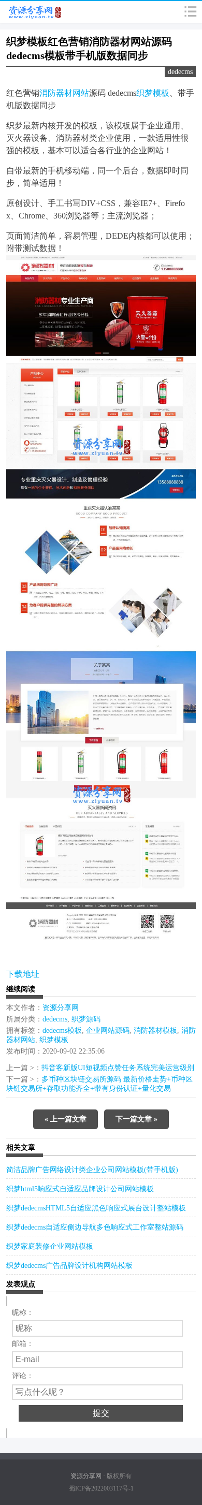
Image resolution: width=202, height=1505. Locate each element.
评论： (23, 1376)
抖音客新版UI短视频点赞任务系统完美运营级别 (117, 1068)
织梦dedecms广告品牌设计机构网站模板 (69, 1265)
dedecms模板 (62, 1030)
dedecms (180, 72)
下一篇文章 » (136, 1119)
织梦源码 (85, 1019)
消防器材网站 (64, 93)
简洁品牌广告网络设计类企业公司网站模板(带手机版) (92, 1170)
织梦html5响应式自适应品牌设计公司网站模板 (80, 1189)
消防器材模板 (155, 1030)
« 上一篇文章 (65, 1119)
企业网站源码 (107, 1030)
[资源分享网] (32, 12)
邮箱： (23, 1344)
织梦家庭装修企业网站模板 (49, 1246)
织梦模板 (152, 93)
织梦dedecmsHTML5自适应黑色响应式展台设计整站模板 (96, 1208)
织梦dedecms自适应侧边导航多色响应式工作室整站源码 (94, 1227)
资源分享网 (60, 1008)
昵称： (23, 1313)
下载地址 (22, 974)
